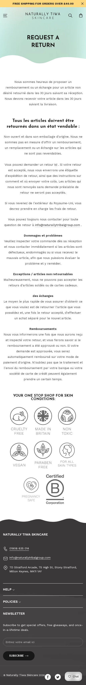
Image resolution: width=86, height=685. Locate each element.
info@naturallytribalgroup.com (57, 225)
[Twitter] (59, 677)
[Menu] (5, 15)
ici (55, 164)
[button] (70, 15)
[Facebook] (49, 677)
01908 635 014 (19, 548)
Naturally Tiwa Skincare (22, 675)
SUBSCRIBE (16, 656)
